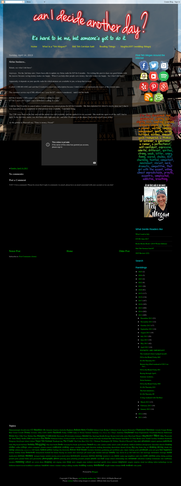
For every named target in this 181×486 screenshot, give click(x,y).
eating (11, 449)
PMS (29, 438)
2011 (140, 417)
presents (81, 458)
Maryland (131, 436)
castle (118, 444)
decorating (107, 447)
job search (88, 452)
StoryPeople (20, 441)
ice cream (68, 452)
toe (168, 462)
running (20, 461)
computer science (39, 447)
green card (152, 450)
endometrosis (27, 450)
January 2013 (146, 409)
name (122, 456)
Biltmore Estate (98, 430)
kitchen (99, 452)
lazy (117, 452)
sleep (69, 461)
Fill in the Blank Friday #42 (150, 357)
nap (126, 456)
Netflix (24, 438)
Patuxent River (36, 438)
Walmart (97, 441)
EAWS (44, 432)
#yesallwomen (25, 430)
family (37, 450)
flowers (73, 449)
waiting (63, 465)
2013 (140, 315)
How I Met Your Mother (24, 436)
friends (84, 449)
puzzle (93, 458)
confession (56, 447)
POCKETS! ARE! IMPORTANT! (152, 350)
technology (162, 462)
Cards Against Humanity (126, 430)
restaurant (132, 458)
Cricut (15, 432)
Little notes (124, 436)
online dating (161, 456)
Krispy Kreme (110, 436)
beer (25, 444)
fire (60, 450)
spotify (103, 462)
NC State (12, 438)
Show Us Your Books (133, 438)
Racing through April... (148, 373)
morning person (56, 456)
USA (87, 441)
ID (66, 436)
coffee (18, 447)
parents (11, 458)
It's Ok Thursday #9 (147, 394)
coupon (72, 447)
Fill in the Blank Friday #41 (150, 369)
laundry (112, 452)
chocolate (155, 444)
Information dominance (74, 436)
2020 (140, 290)
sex (33, 462)
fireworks (65, 450)
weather (75, 465)
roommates (156, 458)
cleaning (168, 444)
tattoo (156, 462)
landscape (105, 452)
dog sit (146, 447)
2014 (140, 311)
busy (95, 444)
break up (76, 444)
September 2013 (147, 329)
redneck (112, 458)
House (11, 435)
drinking (153, 447)
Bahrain (77, 429)
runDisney (168, 458)
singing (59, 462)
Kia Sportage (94, 436)
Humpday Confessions (46, 435)
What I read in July (142, 234)
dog (133, 447)
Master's (139, 436)
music (117, 455)
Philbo (47, 438)
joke (94, 452)
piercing (63, 458)
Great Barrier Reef (105, 433)
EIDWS (49, 432)
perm (31, 458)
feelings (56, 450)
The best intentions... (147, 390)
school (28, 461)
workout (129, 465)
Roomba (98, 438)
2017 (140, 300)
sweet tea (143, 462)
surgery (130, 462)
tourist (18, 465)
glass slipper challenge (127, 450)
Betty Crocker (87, 429)
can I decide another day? (87, 478)
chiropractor (146, 444)
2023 (140, 279)
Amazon (49, 430)
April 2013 (145, 347)
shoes (42, 462)
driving (160, 447)
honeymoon (40, 452)
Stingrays (12, 441)
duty (170, 447)
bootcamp (67, 444)
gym (157, 450)
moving (99, 455)
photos (56, 458)
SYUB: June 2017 (142, 239)
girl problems (115, 450)
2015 (140, 308)
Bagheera (70, 430)
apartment (159, 441)
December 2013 (147, 318)
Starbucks (168, 438)
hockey (11, 452)
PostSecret (67, 438)
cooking (65, 447)
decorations (115, 447)
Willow (116, 441)
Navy (18, 438)
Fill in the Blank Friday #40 (150, 384)
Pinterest (54, 438)
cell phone (125, 444)
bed (22, 444)
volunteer (58, 465)
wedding (82, 465)
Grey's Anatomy (117, 432)
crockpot (78, 447)
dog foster (139, 447)
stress (109, 462)
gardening (105, 450)
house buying (59, 452)
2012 (140, 414)
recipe (107, 458)
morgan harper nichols (42, 456)
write (135, 465)
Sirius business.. (146, 380)
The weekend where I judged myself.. (153, 354)
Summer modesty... (147, 377)
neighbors (131, 456)
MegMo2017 (147, 435)
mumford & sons (108, 456)
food (78, 449)
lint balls (132, 452)
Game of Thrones (79, 432)
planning (74, 458)
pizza (69, 458)
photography (47, 458)
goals (137, 450)
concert (49, 447)
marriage (147, 452)
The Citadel (68, 440)
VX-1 (92, 441)
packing (169, 456)
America (56, 430)
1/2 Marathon (36, 429)
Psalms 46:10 (75, 438)
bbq (14, 444)
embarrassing (19, 450)
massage (163, 452)
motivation (66, 456)
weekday (90, 465)
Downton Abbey (36, 432)
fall (33, 450)
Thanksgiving (58, 441)
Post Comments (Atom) (28, 256)
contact (70, 481)
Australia (62, 430)
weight (107, 465)
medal (169, 452)
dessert (123, 447)
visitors (52, 465)
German (88, 432)
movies (92, 455)
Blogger (95, 472)
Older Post (124, 251)
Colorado (158, 430)
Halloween (168, 432)
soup (84, 462)
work (123, 465)
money (29, 455)
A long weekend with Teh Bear (151, 397)
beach (18, 444)
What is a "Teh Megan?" (54, 46)
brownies (83, 444)
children (139, 444)
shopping (48, 461)
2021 (140, 286)
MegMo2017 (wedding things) (136, 46)
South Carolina (151, 438)
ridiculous (141, 458)
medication (13, 456)
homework (30, 452)
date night (86, 447)
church (161, 444)
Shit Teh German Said (83, 46)
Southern (161, 438)
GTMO (70, 432)
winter (112, 465)
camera (103, 444)
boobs (55, 444)
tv (33, 465)
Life (117, 436)
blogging (40, 444)
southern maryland (94, 462)
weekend (99, 465)
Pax (42, 438)
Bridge (106, 430)
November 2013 (147, 322)
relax (126, 458)
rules (162, 458)
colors (30, 447)
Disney (27, 432)
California (113, 430)
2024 (140, 275)
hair (161, 449)
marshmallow (155, 452)
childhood (132, 444)
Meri (156, 435)
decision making (96, 447)
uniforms (37, 465)
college (24, 447)
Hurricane (60, 436)
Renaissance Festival (87, 438)
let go (127, 452)
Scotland (104, 438)
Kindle (102, 436)
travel (23, 465)
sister (64, 462)
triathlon (29, 465)
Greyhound (129, 432)
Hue (35, 436)
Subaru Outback (30, 441)
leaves (122, 452)
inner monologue (78, 452)
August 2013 (145, 332)
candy (109, 444)
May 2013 (144, 343)
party (17, 458)
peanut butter (24, 458)
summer (115, 462)
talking (150, 462)
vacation (45, 465)
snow (74, 462)
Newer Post (14, 251)
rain (98, 458)
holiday (18, 452)
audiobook (167, 440)
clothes (12, 447)
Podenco (60, 438)
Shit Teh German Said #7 (145, 248)
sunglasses (122, 461)
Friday (64, 432)
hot (52, 452)
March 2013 (145, 402)
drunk (166, 447)
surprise (137, 462)
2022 (140, 282)
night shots (139, 456)
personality (37, 458)
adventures (145, 440)
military (21, 455)
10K (44, 430)
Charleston (140, 429)
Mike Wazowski (166, 436)
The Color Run (79, 441)
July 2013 (144, 336)
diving (128, 447)
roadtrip (148, 458)
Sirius (143, 438)
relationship (119, 458)
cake (98, 444)
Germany (95, 432)
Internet (85, 435)
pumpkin (87, 458)
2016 (140, 304)
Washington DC (107, 441)
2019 (140, 293)
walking (69, 465)
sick (54, 462)
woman (118, 465)
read (102, 458)
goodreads (144, 449)
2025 (140, 271)
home (23, 452)
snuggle (79, 462)
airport (153, 441)
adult (139, 441)
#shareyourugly (14, 430)
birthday (31, 444)
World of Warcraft (126, 441)
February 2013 (146, 405)
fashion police (46, 449)
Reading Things (107, 46)
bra (71, 444)
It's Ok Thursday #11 (147, 360)
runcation (12, 462)
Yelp (135, 441)
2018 (140, 297)
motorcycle (75, 455)
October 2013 (146, 325)
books (60, 444)
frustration (91, 450)
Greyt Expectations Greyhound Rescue (149, 432)
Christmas (150, 429)
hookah (47, 452)
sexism (37, 462)
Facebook (57, 432)
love (138, 452)
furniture (98, 450)
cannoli (113, 444)
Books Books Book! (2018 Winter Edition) (151, 243)
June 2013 (144, 340)
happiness (168, 449)
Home (34, 46)
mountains (84, 456)
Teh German (46, 440)
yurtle (139, 465)
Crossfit (21, 432)
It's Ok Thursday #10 (147, 387)
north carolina (149, 455)
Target (38, 440)
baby (11, 444)
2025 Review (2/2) (142, 253)
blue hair (49, 444)
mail (141, 452)
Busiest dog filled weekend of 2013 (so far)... (154, 365)
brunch (90, 444)
